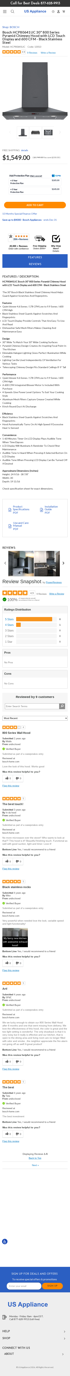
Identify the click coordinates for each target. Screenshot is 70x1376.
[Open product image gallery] (35, 90)
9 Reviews (32, 53)
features (35, 257)
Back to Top (35, 1158)
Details (56, 251)
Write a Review (48, 53)
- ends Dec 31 (29, 219)
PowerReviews (54, 582)
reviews (35, 264)
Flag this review (10, 785)
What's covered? (36, 176)
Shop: (10, 27)
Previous (10, 132)
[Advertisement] (35, 1218)
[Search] (12, 11)
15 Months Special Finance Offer (19, 213)
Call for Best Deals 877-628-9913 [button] (35, 3)
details (24, 150)
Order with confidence (18, 249)
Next (59, 132)
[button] (53, 11)
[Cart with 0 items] (64, 11)
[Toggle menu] (4, 11)
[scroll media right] (63, 563)
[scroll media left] (5, 563)
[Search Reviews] (62, 706)
